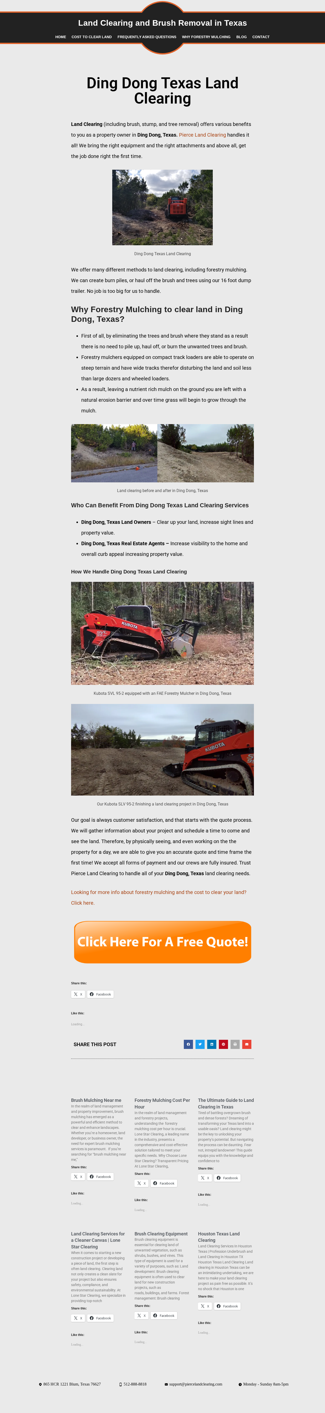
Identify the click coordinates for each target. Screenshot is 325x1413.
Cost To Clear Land (92, 37)
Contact (261, 37)
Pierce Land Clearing (202, 135)
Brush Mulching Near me (96, 1100)
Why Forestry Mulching (206, 37)
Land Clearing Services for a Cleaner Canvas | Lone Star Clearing (98, 1240)
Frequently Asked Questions (147, 37)
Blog (241, 37)
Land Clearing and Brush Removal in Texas (162, 22)
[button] (188, 1044)
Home (60, 37)
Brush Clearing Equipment (161, 1233)
